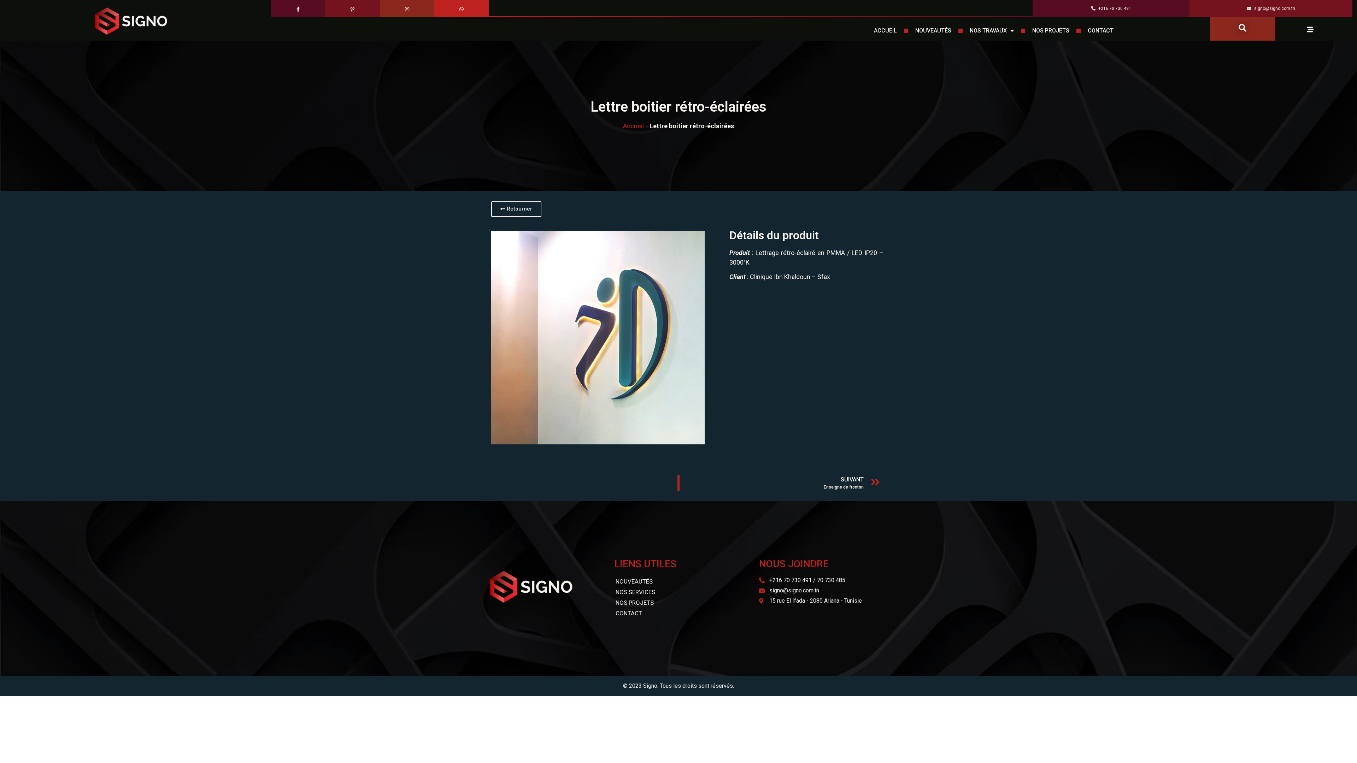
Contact (629, 613)
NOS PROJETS (1050, 30)
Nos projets (635, 602)
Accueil (633, 126)
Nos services (635, 592)
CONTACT (1101, 30)
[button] (1242, 28)
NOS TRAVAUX (988, 30)
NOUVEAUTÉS (933, 30)
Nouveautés (634, 581)
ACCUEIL (885, 30)
